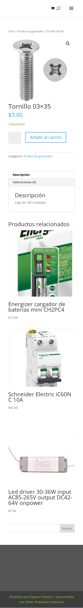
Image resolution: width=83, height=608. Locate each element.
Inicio (11, 31)
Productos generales (30, 31)
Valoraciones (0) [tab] (24, 182)
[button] (68, 43)
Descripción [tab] (21, 175)
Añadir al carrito (46, 137)
